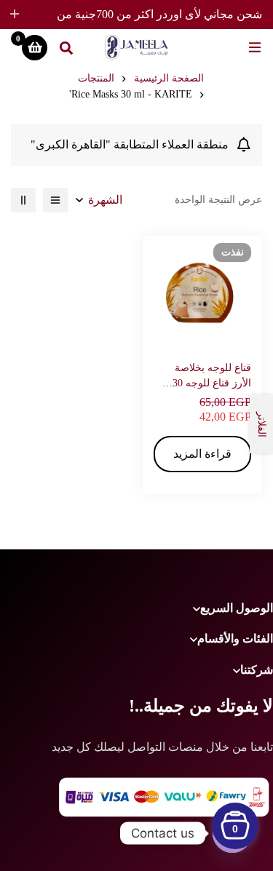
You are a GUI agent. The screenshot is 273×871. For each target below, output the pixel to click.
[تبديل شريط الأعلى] (14, 14)
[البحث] (66, 47)
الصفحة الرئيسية (169, 78)
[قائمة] (55, 200)
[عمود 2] (23, 200)
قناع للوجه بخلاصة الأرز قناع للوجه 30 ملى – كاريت (212, 383)
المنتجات (96, 78)
